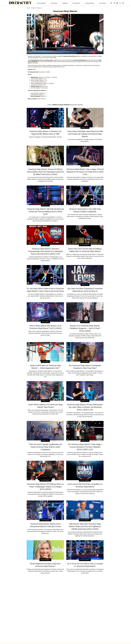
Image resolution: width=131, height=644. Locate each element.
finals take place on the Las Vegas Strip (41, 60)
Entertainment (41, 3)
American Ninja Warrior (79, 60)
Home (28, 7)
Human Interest (89, 3)
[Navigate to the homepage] (20, 3)
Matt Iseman (34, 77)
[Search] (111, 3)
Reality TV (39, 7)
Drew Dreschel (35, 96)
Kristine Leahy (35, 86)
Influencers (76, 3)
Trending (65, 3)
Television (54, 3)
